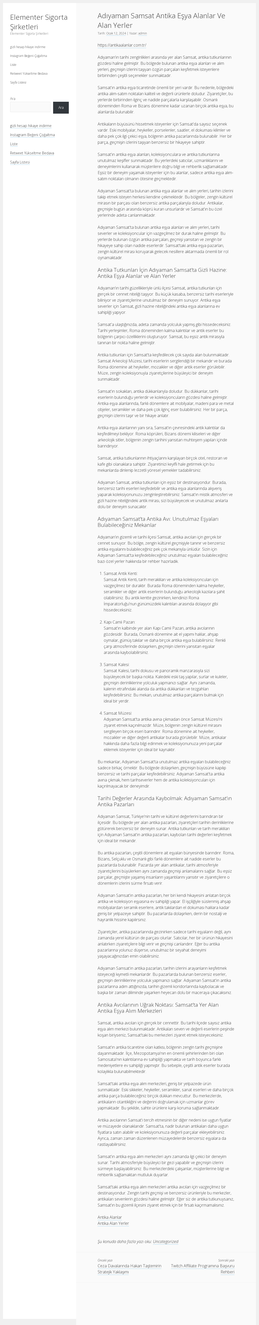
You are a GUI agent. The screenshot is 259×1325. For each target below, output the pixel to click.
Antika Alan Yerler (113, 1223)
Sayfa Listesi (18, 82)
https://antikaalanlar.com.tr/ (122, 45)
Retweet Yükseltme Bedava (29, 73)
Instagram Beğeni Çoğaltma (28, 56)
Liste (13, 65)
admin (142, 33)
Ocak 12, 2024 (116, 33)
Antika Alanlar (110, 1217)
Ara (12, 98)
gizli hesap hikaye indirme (28, 47)
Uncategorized (165, 1241)
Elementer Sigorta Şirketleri (39, 21)
